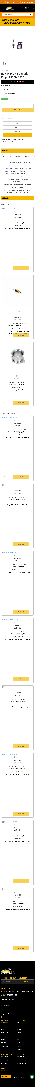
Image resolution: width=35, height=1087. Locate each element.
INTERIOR (20, 1036)
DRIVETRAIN (4, 1043)
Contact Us (4, 1074)
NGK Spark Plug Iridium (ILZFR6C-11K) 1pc (17, 640)
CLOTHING (3, 1036)
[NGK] (17, 211)
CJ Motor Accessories (18, 1077)
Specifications (5, 198)
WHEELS (20, 1049)
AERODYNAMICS (5, 1026)
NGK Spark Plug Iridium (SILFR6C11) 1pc (17, 774)
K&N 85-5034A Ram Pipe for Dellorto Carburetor (17, 390)
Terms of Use (4, 1057)
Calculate (18, 135)
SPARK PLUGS (14, 20)
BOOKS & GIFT (4, 1033)
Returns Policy (4, 1063)
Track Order (21, 1060)
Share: (11, 82)
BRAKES (3, 1029)
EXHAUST (20, 1023)
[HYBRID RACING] (17, 311)
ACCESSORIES (4, 1023)
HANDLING (20, 1029)
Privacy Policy (4, 1060)
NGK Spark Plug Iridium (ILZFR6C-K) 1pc (17, 505)
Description (5, 151)
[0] (33, 8)
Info (17, 93)
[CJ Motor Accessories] (10, 8)
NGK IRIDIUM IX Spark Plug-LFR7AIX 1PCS (17, 23)
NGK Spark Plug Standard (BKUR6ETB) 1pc (17, 842)
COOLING (3, 1039)
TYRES (19, 1046)
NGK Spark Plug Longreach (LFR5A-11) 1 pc (17, 707)
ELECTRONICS (4, 1046)
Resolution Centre (22, 1063)
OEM (19, 1043)
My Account (21, 1057)
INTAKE (19, 1033)
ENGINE (4, 20)
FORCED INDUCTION (22, 1026)
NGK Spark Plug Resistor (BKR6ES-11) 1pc (17, 909)
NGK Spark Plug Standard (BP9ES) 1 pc (17, 438)
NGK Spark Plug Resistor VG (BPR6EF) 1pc (17, 572)
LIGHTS (19, 1039)
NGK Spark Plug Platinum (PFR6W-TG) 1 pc (17, 229)
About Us (3, 1071)
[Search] (31, 14)
